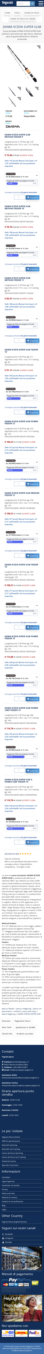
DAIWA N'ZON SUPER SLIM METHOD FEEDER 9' (17, 135)
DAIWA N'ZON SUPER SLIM (29, 1014)
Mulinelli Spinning (9, 1145)
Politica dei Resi (8, 1193)
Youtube (8, 1242)
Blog (4, 1205)
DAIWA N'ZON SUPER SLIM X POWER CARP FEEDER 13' (18, 780)
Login (4, 1209)
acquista (33, 197)
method (17, 1011)
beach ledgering (8, 1014)
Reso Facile (6, 1027)
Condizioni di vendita (11, 1185)
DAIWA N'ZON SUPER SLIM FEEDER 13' (21, 565)
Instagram (8, 1238)
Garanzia (6, 1021)
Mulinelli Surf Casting (11, 1149)
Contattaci (6, 1177)
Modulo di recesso (9, 1197)
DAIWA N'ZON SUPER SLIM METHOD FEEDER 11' (17, 279)
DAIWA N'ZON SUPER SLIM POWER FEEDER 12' (21, 422)
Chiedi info (7, 1033)
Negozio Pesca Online (11, 1137)
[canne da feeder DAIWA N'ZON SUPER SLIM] (12, 91)
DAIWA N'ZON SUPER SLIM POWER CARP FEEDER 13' (21, 709)
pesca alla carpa (29, 1011)
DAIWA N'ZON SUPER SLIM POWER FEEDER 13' (21, 637)
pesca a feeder (8, 1008)
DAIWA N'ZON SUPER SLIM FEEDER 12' (21, 350)
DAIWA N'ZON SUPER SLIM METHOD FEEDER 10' (17, 207)
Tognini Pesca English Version (14, 1222)
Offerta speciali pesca (11, 1141)
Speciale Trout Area (10, 1165)
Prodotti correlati (25, 1033)
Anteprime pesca (9, 1161)
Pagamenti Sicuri (22, 1021)
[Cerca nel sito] (32, 3)
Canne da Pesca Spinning (12, 1153)
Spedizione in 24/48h (25, 1027)
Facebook (8, 1234)
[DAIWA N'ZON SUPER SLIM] (22, 63)
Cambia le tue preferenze (12, 1201)
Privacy (5, 1189)
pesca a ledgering (23, 1008)
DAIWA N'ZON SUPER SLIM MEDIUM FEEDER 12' (22, 494)
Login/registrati (8, 1181)
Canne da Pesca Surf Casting (14, 1157)
